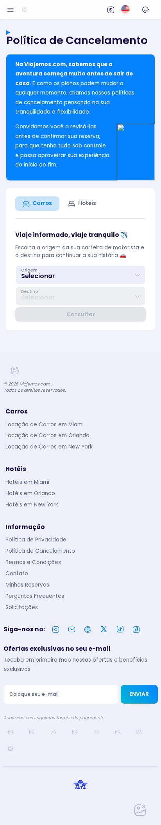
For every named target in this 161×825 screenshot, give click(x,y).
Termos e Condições (33, 562)
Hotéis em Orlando (30, 493)
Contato (16, 573)
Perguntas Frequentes (34, 596)
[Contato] (145, 9)
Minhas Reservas (27, 585)
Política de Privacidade (35, 539)
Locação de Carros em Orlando (47, 435)
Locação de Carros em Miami (44, 424)
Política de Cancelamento (40, 551)
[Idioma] (125, 9)
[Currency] (111, 9)
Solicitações (21, 607)
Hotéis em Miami (27, 482)
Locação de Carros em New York (49, 446)
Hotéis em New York (31, 504)
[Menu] (11, 9)
